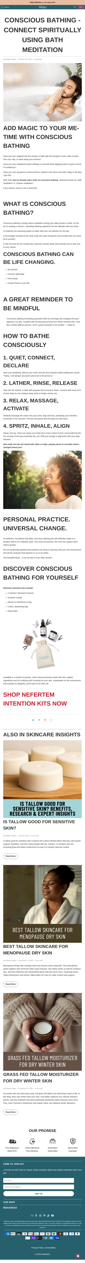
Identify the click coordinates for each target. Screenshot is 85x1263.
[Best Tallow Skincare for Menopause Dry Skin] (42, 904)
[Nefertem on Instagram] (40, 1216)
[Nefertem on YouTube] (52, 1216)
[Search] (74, 7)
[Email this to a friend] (51, 719)
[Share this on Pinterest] (45, 719)
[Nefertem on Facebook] (36, 1216)
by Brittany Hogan (9, 59)
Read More (11, 856)
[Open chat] (78, 1256)
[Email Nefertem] (32, 1216)
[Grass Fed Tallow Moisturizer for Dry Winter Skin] (42, 1032)
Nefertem (46, 1254)
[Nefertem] (42, 7)
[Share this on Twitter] (33, 719)
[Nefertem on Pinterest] (44, 1216)
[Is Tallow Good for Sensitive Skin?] (42, 779)
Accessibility (50, 1248)
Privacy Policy (37, 1248)
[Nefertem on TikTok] (48, 1216)
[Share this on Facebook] (39, 719)
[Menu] (1, 7)
